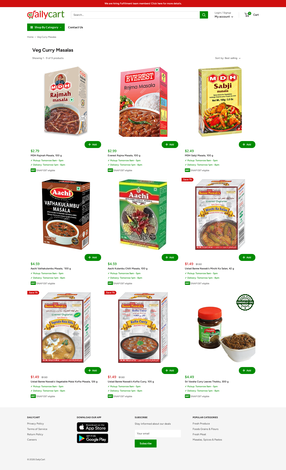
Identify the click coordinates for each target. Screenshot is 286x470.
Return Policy (35, 434)
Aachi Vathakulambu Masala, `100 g (51, 268)
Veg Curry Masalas (46, 37)
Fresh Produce (201, 423)
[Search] (204, 15)
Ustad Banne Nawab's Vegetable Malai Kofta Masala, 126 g (64, 381)
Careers (32, 439)
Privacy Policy (35, 423)
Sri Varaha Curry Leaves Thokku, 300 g (207, 381)
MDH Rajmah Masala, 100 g (46, 155)
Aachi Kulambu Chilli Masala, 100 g (127, 268)
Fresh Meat (199, 434)
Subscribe (146, 443)
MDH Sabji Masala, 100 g (199, 155)
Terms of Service (37, 429)
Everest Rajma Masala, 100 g (124, 155)
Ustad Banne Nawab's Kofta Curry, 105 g (131, 381)
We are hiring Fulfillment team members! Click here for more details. (143, 3)
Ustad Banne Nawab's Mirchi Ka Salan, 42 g (209, 268)
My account (223, 16)
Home (30, 37)
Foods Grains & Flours (205, 429)
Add (94, 144)
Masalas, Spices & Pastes (207, 439)
